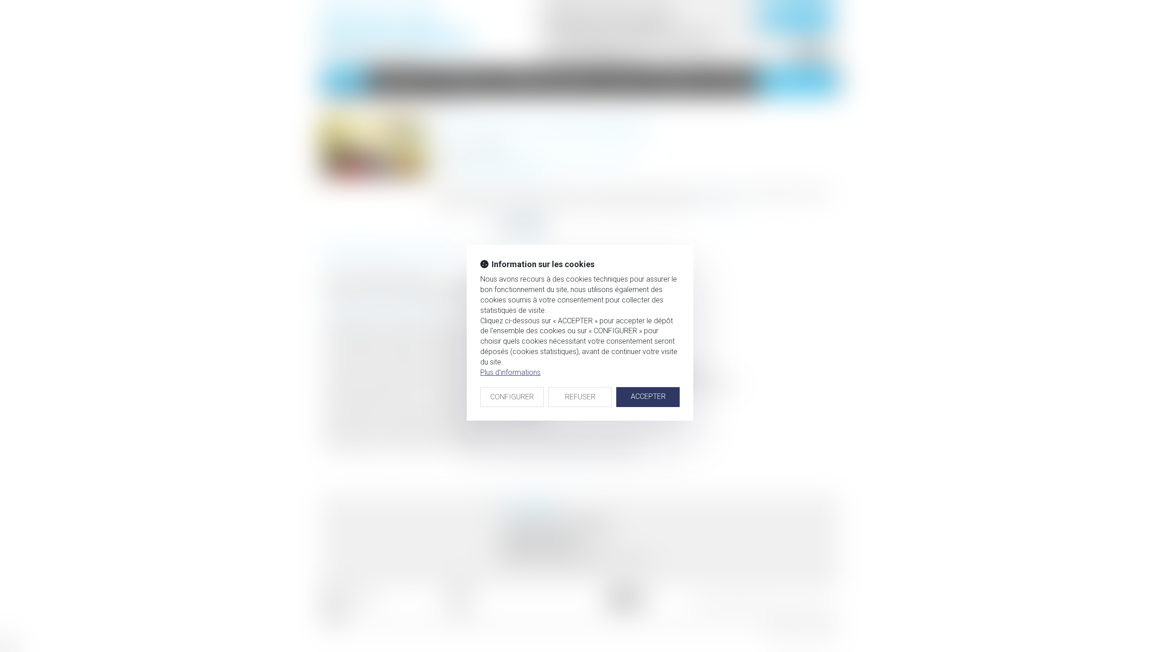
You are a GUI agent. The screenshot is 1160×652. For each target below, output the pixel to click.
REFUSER (580, 397)
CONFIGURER (512, 397)
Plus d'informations (510, 372)
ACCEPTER (648, 396)
